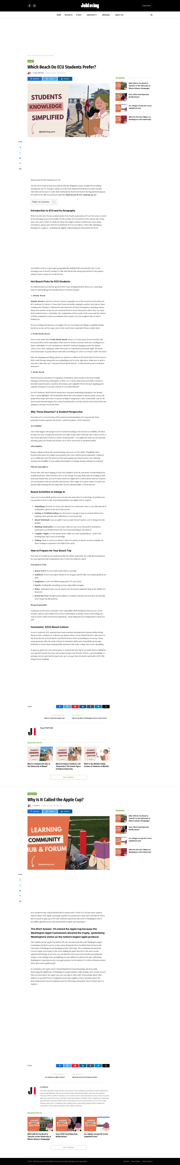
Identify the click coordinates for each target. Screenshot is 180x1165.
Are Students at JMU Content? (55, 1077)
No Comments (51, 73)
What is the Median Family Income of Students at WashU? (96, 765)
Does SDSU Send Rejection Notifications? (139, 95)
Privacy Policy (135, 1161)
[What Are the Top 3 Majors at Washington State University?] (121, 119)
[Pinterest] (20, 163)
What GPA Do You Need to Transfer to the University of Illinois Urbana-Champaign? (139, 85)
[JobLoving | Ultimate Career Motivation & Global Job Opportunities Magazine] (90, 6)
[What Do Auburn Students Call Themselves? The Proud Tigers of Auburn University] (68, 754)
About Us (119, 15)
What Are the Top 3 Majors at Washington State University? (140, 118)
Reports (68, 15)
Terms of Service (147, 1161)
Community (32, 794)
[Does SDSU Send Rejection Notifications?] (121, 97)
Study (78, 15)
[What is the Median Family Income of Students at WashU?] (97, 754)
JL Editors (37, 805)
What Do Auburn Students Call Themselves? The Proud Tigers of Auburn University (68, 766)
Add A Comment (68, 777)
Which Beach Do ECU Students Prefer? (84, 1077)
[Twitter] (20, 153)
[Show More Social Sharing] (75, 79)
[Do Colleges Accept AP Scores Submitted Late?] (121, 108)
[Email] (20, 168)
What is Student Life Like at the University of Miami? (39, 765)
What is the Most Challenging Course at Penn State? (89, 718)
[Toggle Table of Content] (52, 202)
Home (59, 15)
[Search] (151, 15)
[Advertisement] (90, 36)
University (92, 15)
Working (106, 15)
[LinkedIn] (20, 158)
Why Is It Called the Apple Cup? (54, 718)
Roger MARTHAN (39, 73)
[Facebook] (20, 147)
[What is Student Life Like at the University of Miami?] (40, 754)
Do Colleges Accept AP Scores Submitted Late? (140, 107)
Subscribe (146, 6)
